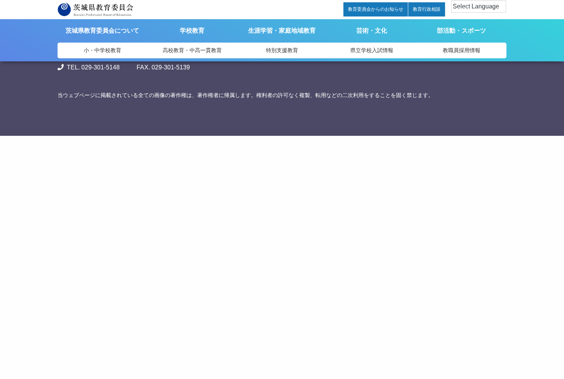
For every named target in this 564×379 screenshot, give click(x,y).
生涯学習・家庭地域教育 (282, 30)
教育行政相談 (426, 9)
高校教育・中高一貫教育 (192, 50)
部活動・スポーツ (461, 30)
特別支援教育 (282, 50)
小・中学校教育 (102, 50)
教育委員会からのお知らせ (375, 9)
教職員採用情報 (461, 50)
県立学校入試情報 (371, 50)
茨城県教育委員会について (102, 30)
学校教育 (192, 30)
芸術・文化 (371, 30)
